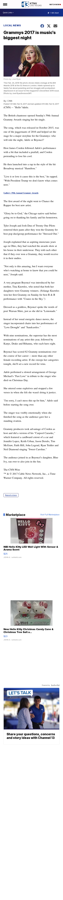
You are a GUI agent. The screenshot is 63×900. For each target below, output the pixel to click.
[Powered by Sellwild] (55, 685)
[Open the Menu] (5, 4)
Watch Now (54, 4)
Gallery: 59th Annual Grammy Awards (21, 192)
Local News (12, 25)
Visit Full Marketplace (49, 515)
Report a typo (11, 495)
